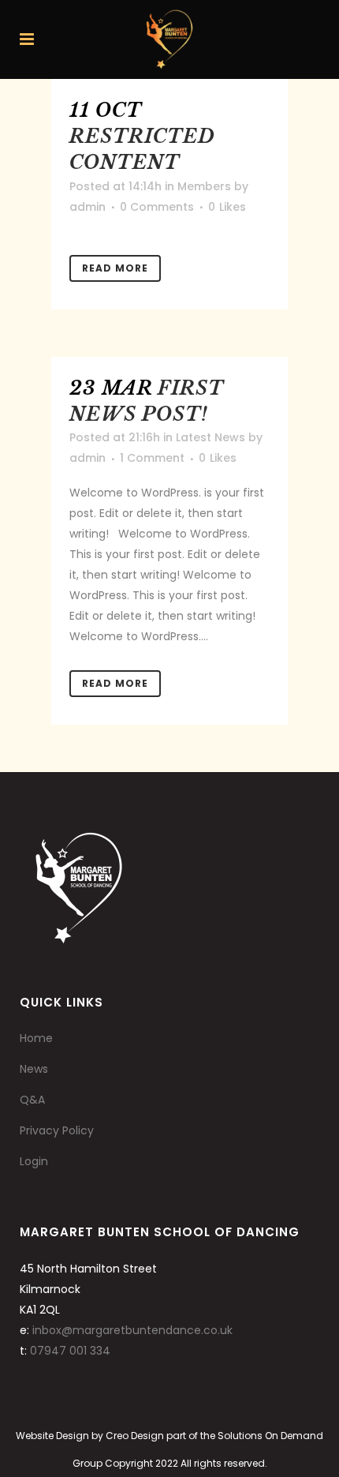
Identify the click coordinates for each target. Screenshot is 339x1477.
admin (87, 207)
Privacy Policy (57, 1130)
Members (204, 186)
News (34, 1069)
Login (34, 1161)
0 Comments (157, 207)
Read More (115, 268)
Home (36, 1038)
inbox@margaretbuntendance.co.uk (132, 1330)
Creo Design (135, 1435)
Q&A (32, 1100)
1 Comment (152, 458)
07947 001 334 (70, 1351)
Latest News (210, 437)
